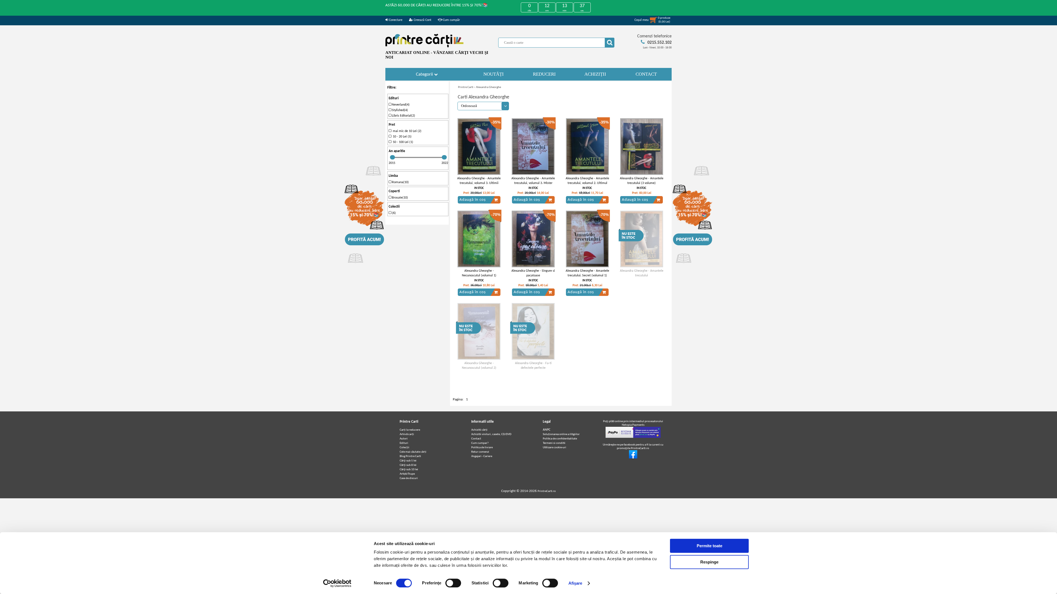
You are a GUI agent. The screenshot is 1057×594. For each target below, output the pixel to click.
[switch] (453, 583)
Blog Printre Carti (410, 456)
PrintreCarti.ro (547, 491)
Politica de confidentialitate (560, 438)
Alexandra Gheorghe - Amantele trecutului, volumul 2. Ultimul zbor (587, 183)
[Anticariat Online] (633, 457)
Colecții (404, 447)
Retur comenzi (480, 451)
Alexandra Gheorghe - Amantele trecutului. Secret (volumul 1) (587, 273)
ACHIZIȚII (595, 74)
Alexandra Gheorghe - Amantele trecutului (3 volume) (641, 181)
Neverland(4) (400, 104)
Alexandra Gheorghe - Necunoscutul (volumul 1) (479, 273)
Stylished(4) (399, 110)
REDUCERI (544, 74)
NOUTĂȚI (493, 74)
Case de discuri (409, 478)
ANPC (546, 429)
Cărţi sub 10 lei (409, 469)
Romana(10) (400, 182)
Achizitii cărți (479, 429)
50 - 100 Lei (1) (402, 142)
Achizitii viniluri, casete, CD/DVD (491, 434)
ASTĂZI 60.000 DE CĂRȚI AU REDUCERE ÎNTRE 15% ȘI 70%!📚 (436, 5)
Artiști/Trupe (407, 473)
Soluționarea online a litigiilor (561, 434)
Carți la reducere (410, 429)
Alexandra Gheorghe (488, 87)
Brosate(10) (399, 197)
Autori (404, 438)
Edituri (404, 443)
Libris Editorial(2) (403, 115)
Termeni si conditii (554, 443)
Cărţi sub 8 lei (408, 465)
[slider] (392, 157)
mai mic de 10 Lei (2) (406, 131)
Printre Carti (465, 87)
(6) (393, 213)
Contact (476, 438)
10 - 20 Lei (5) (401, 136)
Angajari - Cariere (481, 456)
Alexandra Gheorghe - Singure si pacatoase (533, 273)
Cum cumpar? (480, 443)
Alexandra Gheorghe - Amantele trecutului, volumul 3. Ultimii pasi (479, 183)
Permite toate (709, 545)
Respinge (709, 562)
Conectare (395, 20)
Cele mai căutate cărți (413, 451)
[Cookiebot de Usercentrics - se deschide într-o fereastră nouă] (337, 583)
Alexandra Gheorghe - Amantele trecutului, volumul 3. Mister (533, 181)
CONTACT (646, 74)
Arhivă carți (407, 434)
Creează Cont (422, 20)
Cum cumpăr (451, 20)
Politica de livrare (482, 447)
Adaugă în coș (472, 200)
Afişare (575, 583)
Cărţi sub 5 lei (408, 460)
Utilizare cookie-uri (554, 447)
